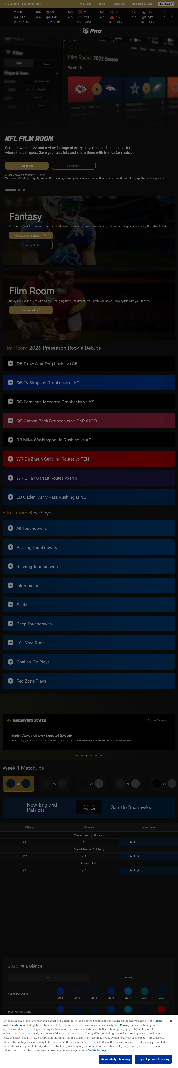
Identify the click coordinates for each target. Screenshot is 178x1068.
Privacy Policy (129, 1025)
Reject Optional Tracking (153, 1059)
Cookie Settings (96, 1050)
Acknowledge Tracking (115, 1059)
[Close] (171, 1021)
